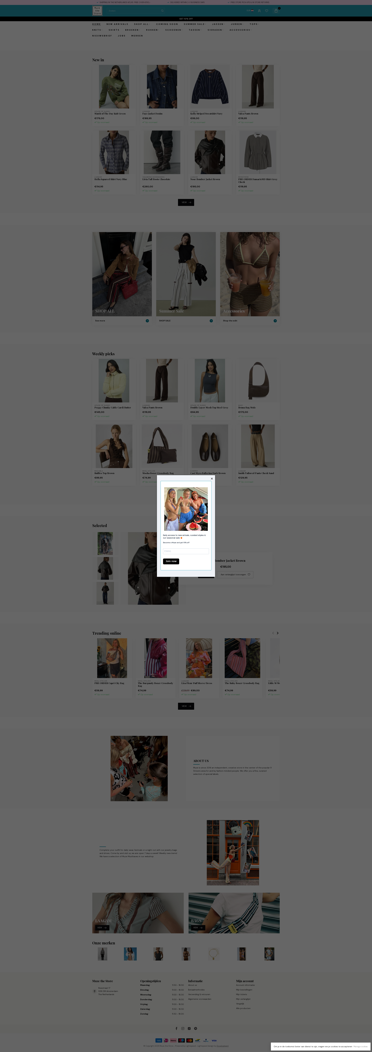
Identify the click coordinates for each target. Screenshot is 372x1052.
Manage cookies (361, 1046)
